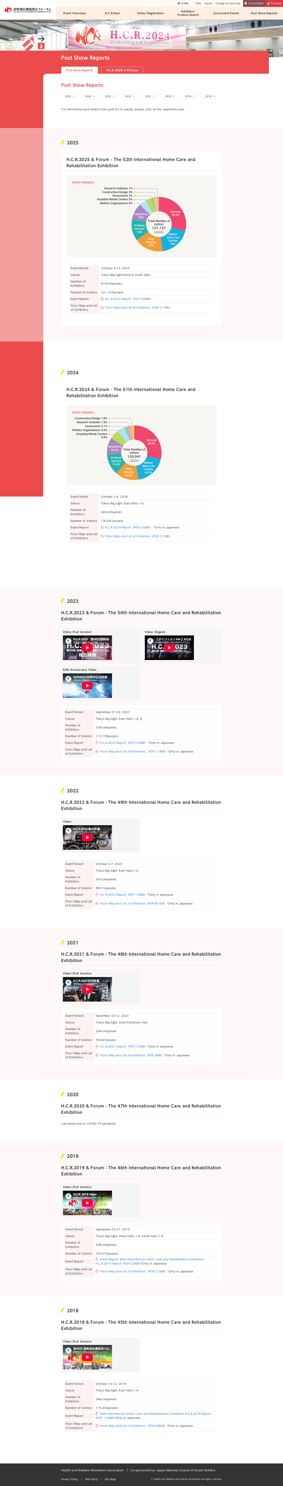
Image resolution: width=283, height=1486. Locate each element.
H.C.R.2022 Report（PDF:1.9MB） (123, 894)
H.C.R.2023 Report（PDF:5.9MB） (123, 743)
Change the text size (228, 3)
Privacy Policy (69, 1479)
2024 (88, 96)
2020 (168, 96)
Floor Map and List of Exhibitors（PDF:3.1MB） (138, 307)
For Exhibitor (256, 3)
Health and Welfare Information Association (92, 1470)
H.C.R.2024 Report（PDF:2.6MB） (128, 527)
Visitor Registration (150, 13)
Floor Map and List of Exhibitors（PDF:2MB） (132, 1055)
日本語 (184, 3)
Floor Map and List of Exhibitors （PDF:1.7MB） (133, 751)
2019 (188, 96)
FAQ (198, 3)
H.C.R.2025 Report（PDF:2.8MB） (128, 299)
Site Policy (91, 1479)
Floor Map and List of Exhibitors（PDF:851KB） (133, 903)
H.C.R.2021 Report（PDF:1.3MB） (123, 1046)
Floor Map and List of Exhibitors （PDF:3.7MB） (133, 1271)
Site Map (110, 1479)
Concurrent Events (226, 13)
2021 (148, 96)
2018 (208, 96)
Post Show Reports (264, 13)
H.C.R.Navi (112, 13)
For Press (276, 3)
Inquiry (208, 3)
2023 (108, 96)
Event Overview (74, 13)
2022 (128, 96)
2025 (68, 96)
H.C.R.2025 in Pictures (122, 70)
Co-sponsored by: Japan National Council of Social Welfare (173, 1470)
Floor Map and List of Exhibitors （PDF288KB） (133, 1426)
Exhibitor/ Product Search (188, 13)
